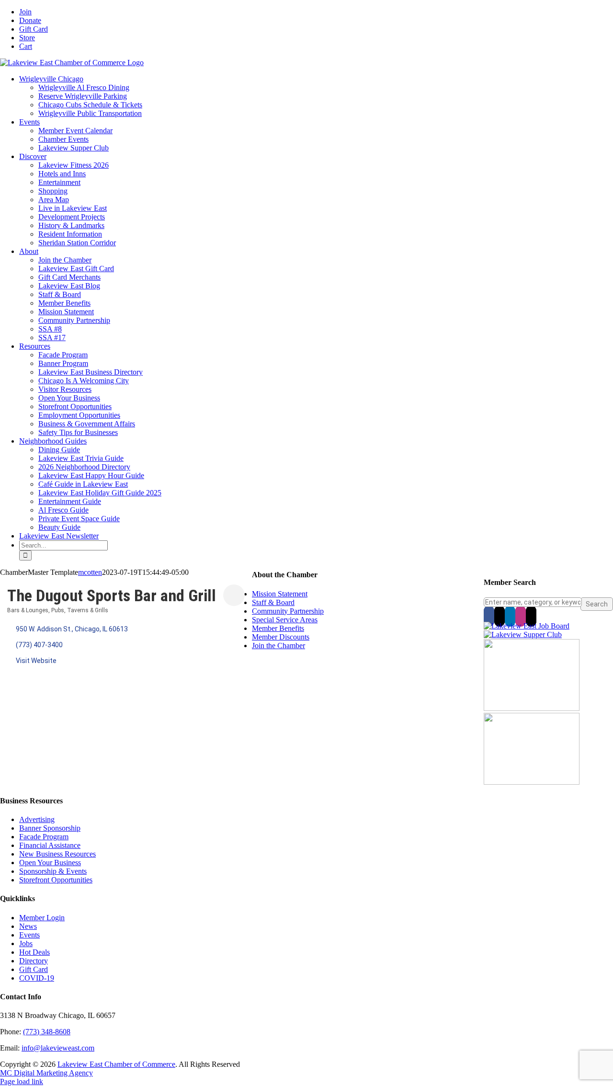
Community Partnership (288, 611)
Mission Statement (279, 594)
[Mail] (531, 616)
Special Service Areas (285, 620)
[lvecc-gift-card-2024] (531, 782)
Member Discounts (280, 637)
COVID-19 (36, 978)
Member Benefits (278, 628)
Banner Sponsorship (49, 828)
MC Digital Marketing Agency (46, 1073)
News (28, 926)
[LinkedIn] (510, 616)
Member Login (42, 918)
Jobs (26, 943)
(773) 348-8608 (46, 1032)
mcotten (90, 572)
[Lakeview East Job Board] (526, 626)
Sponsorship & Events (53, 871)
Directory (33, 961)
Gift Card (33, 969)
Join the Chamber (278, 645)
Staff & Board (273, 602)
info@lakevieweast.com (58, 1048)
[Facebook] (489, 616)
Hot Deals (34, 952)
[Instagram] (520, 616)
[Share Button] (234, 595)
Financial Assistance (49, 845)
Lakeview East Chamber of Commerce (116, 1064)
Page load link (21, 1081)
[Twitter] (499, 616)
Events (29, 935)
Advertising (37, 819)
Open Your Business (50, 862)
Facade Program (43, 837)
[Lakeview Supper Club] (523, 634)
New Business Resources (57, 854)
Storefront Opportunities (55, 880)
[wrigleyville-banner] (531, 708)
